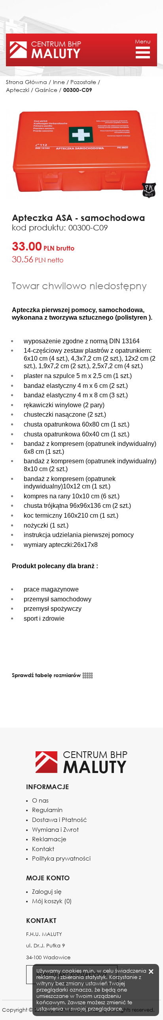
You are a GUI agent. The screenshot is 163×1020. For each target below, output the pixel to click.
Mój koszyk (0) (52, 901)
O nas (40, 800)
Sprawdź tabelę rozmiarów (47, 675)
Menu (143, 41)
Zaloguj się (47, 891)
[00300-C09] (81, 153)
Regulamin (47, 810)
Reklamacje (49, 839)
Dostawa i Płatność (59, 819)
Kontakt (43, 849)
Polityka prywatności (61, 858)
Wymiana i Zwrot (55, 829)
